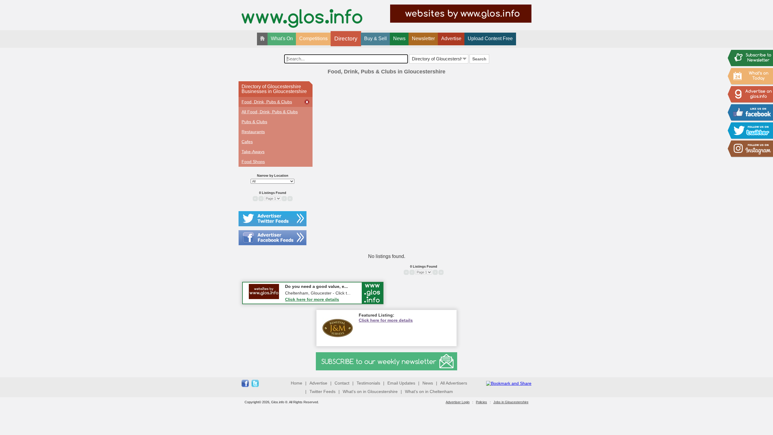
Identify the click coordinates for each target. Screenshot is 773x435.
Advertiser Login (458, 402)
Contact (342, 383)
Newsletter (423, 38)
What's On (282, 38)
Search (479, 58)
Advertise (451, 38)
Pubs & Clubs (254, 121)
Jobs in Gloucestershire (510, 402)
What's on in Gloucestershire (370, 391)
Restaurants (253, 131)
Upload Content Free (490, 38)
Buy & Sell (375, 38)
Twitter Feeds (322, 391)
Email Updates (401, 383)
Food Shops (253, 161)
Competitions (313, 38)
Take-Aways (253, 151)
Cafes (247, 141)
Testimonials (368, 383)
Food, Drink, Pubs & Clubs (267, 101)
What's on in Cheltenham (429, 391)
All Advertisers (453, 383)
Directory (346, 38)
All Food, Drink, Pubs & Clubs (270, 111)
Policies (481, 402)
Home (296, 383)
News (399, 38)
